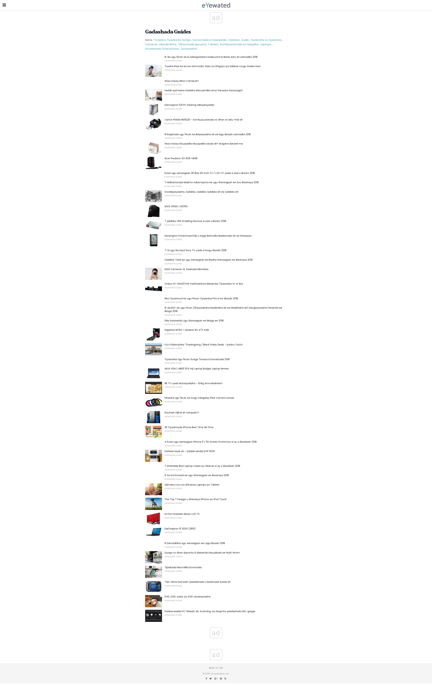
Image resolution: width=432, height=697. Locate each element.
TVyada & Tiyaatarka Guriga (172, 40)
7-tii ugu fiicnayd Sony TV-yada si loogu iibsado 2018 (195, 250)
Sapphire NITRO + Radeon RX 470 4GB (187, 330)
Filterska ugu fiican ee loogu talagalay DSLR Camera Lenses (199, 398)
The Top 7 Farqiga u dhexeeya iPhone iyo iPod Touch (196, 499)
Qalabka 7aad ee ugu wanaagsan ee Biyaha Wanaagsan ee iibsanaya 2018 (209, 259)
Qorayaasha (189, 49)
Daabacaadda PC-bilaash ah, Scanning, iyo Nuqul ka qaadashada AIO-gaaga (210, 611)
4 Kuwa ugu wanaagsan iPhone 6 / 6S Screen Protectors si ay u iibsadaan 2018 (211, 441)
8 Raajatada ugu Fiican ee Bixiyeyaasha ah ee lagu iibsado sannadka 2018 (208, 134)
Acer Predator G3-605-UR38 (181, 158)
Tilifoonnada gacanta (192, 44)
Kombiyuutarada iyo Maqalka (239, 44)
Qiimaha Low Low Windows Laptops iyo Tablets (192, 484)
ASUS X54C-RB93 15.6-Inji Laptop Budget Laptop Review (197, 368)
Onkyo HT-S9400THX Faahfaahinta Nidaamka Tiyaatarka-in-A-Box (204, 283)
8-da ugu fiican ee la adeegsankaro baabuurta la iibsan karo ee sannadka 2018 (211, 57)
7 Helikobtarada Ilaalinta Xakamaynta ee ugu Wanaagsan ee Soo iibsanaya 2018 (212, 182)
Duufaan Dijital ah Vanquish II (182, 412)
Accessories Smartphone (162, 49)
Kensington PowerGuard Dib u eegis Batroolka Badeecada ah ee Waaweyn (208, 235)
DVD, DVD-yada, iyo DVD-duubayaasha (187, 596)
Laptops (265, 44)
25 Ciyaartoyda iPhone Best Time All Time (189, 427)
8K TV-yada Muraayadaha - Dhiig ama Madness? (194, 383)
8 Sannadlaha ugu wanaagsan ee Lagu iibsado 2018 (195, 543)
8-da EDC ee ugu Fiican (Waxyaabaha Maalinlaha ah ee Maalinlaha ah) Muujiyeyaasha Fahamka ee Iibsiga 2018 (223, 309)
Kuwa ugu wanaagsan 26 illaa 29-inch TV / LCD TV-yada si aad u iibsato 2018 (210, 173)
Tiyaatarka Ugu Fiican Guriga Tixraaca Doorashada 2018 (197, 359)
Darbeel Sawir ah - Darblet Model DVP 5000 (190, 451)
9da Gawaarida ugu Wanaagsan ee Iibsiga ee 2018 (194, 320)
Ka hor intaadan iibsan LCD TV (182, 514)
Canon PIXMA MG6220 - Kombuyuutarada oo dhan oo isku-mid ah (204, 119)
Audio (245, 40)
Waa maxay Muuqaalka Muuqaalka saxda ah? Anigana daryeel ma (204, 143)
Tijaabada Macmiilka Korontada (183, 567)
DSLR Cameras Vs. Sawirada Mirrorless (186, 269)
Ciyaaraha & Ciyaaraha (266, 40)
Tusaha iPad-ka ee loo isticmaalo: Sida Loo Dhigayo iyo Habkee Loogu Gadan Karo (213, 66)
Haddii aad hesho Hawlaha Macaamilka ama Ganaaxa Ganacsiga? (204, 90)
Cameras (151, 44)
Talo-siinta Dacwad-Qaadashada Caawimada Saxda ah (198, 582)
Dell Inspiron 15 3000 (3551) (180, 528)
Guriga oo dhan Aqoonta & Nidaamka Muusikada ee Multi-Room (202, 552)
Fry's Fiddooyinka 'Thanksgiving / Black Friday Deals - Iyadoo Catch (204, 344)
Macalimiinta (167, 44)
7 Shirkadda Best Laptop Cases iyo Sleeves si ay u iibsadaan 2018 (202, 466)
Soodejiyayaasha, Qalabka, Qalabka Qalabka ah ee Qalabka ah (201, 192)
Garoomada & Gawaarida (209, 40)
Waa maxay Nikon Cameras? (182, 81)
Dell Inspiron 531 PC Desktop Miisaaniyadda (189, 105)
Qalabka (234, 40)
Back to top (216, 668)
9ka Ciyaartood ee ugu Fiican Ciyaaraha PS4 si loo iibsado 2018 (201, 298)
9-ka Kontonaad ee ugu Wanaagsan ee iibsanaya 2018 (197, 475)
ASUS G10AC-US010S (176, 206)
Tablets (213, 44)
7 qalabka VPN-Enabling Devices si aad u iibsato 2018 (195, 221)
